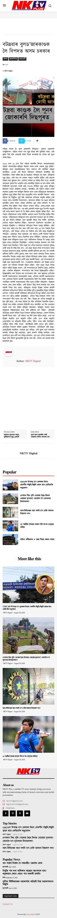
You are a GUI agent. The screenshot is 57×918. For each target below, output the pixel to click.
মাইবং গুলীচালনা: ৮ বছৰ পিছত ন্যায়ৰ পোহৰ (37, 539)
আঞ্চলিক (13, 58)
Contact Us (7, 904)
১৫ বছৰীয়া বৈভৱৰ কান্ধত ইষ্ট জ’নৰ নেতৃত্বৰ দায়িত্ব (37, 526)
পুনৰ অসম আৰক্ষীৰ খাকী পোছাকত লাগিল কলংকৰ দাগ (40, 436)
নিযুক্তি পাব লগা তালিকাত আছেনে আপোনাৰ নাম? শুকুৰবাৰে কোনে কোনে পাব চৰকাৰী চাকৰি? (24, 872)
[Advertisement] (28, 396)
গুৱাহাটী (22, 58)
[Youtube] (27, 813)
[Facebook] (5, 813)
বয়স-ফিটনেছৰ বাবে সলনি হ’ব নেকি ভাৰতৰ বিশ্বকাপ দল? (36, 512)
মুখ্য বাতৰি (5, 867)
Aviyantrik (30, 914)
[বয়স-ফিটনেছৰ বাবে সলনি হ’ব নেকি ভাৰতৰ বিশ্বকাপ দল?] (10, 512)
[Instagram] (13, 813)
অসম (5, 58)
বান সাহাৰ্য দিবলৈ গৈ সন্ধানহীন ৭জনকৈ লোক (22, 863)
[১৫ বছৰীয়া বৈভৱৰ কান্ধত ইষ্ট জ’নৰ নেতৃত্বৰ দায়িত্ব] (10, 525)
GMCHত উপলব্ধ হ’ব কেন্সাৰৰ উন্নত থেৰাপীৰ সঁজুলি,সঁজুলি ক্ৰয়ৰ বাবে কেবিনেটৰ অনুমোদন (36, 484)
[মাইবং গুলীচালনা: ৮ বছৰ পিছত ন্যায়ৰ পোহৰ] (10, 539)
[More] (37, 141)
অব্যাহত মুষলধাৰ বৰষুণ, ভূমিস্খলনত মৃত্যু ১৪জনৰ (11, 436)
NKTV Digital (8, 71)
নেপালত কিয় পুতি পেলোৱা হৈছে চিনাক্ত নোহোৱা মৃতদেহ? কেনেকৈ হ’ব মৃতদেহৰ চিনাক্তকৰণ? (35, 498)
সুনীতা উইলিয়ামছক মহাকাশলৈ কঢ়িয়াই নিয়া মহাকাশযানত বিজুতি (28, 883)
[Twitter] (20, 813)
